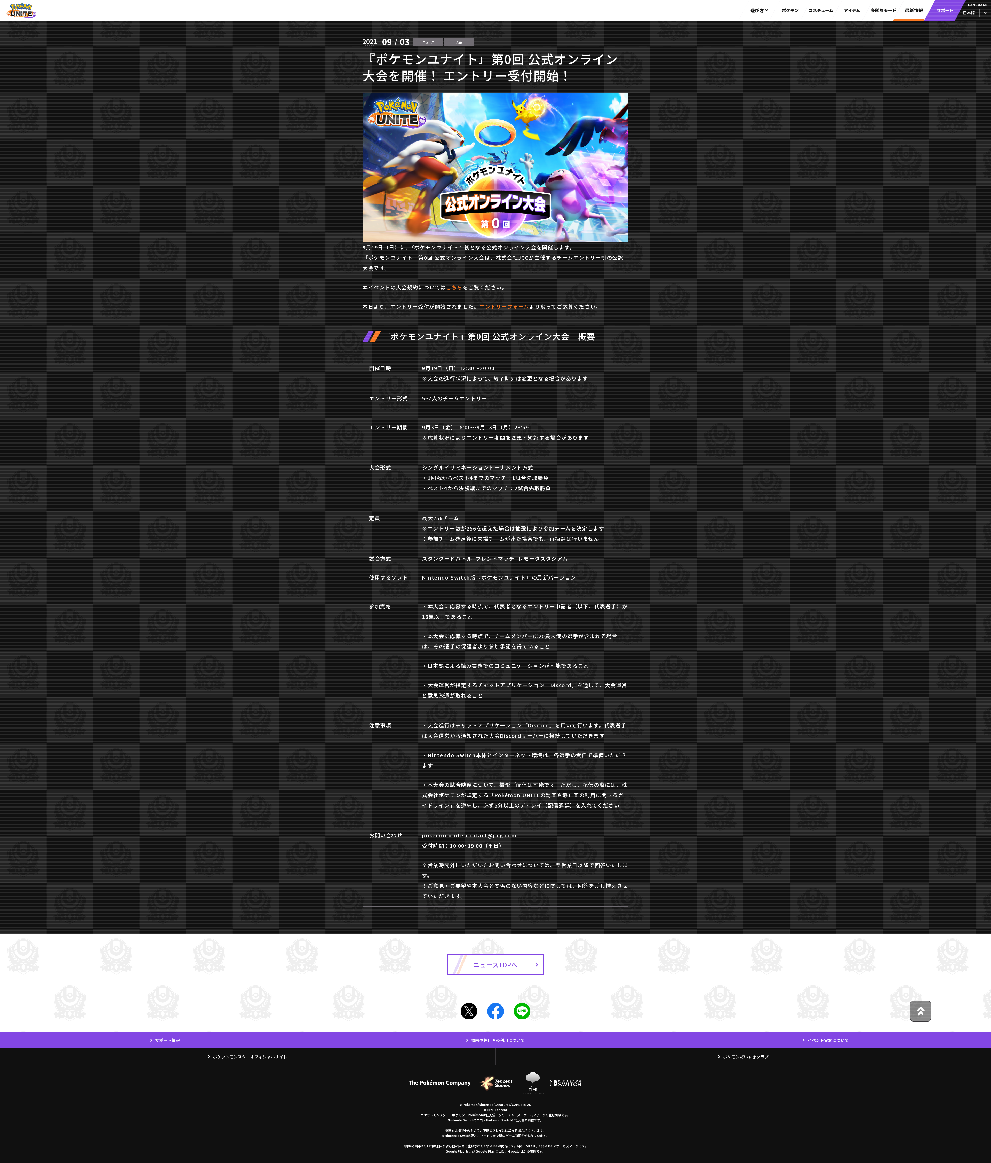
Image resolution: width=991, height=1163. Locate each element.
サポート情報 (167, 1040)
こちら (454, 287)
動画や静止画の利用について (498, 1040)
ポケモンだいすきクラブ (746, 1057)
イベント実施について (828, 1040)
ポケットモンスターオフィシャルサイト (250, 1057)
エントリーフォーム (504, 306)
